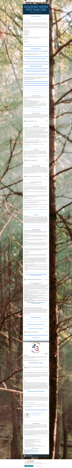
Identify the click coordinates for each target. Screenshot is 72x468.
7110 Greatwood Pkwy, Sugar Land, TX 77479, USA (32, 451)
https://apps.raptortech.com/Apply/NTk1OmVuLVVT (30, 196)
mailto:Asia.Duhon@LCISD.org (40, 209)
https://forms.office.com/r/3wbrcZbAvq (28, 79)
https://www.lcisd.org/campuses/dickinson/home (32, 450)
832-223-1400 (27, 452)
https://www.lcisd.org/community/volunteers (29, 402)
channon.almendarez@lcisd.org (29, 449)
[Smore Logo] (29, 1)
